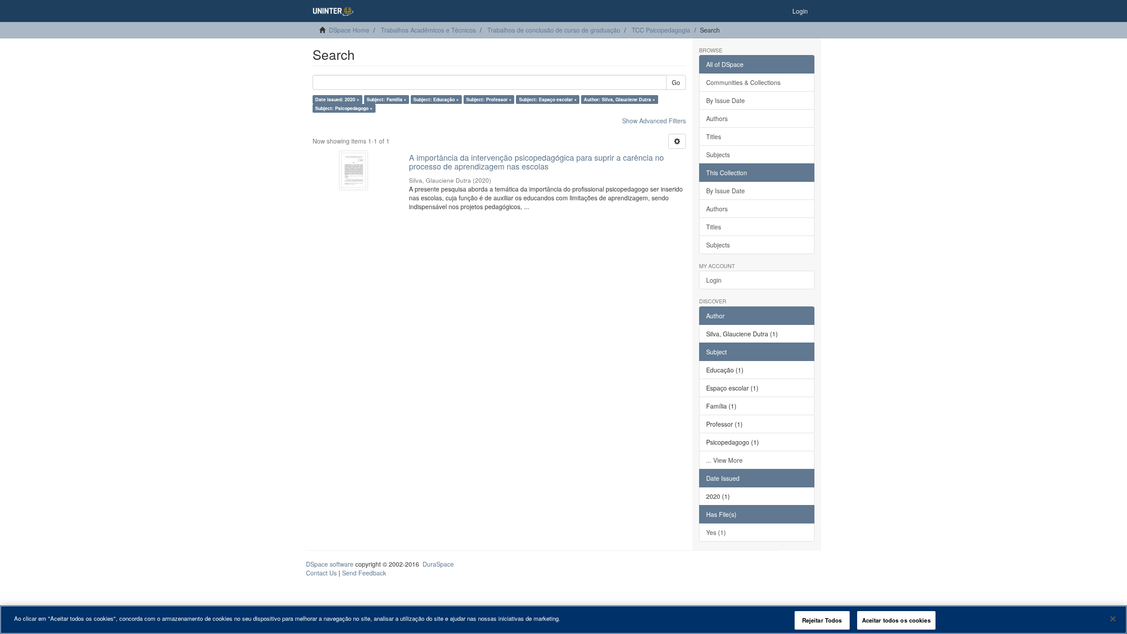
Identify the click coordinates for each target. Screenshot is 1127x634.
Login (714, 280)
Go (676, 82)
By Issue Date (725, 100)
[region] (563, 619)
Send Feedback (364, 572)
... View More (724, 460)
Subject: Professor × (489, 99)
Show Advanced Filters (654, 120)
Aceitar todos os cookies (896, 620)
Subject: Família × (386, 99)
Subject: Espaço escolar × (548, 99)
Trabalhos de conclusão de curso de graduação (553, 30)
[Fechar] (1113, 618)
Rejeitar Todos (822, 620)
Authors (717, 118)
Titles (713, 136)
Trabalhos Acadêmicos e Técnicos (428, 30)
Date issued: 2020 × (337, 99)
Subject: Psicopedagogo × (343, 108)
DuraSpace (438, 564)
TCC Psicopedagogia (661, 30)
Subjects (718, 154)
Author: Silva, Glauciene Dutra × (619, 99)
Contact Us (321, 572)
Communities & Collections (743, 82)
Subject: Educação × (436, 99)
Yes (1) (716, 532)
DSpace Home (349, 30)
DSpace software (330, 564)
